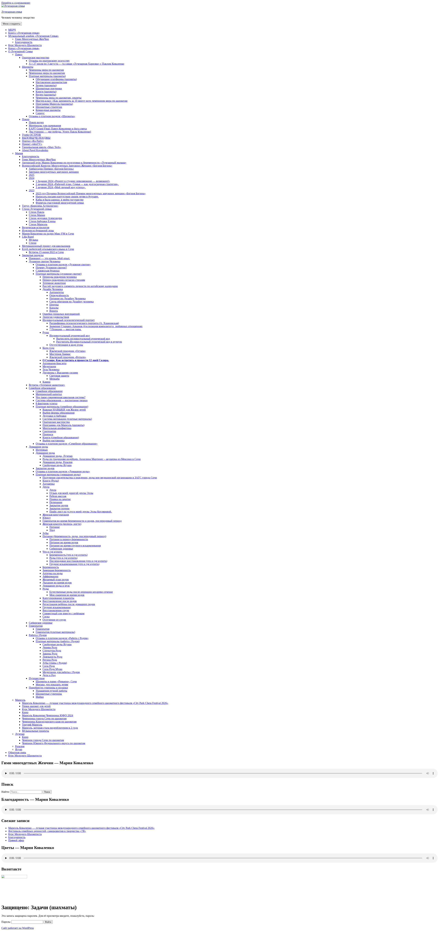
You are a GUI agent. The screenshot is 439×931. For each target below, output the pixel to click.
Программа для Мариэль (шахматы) (63, 425)
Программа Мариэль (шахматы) (54, 103)
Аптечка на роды (53, 573)
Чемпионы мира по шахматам (46, 69)
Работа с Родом (38, 635)
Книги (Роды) (51, 480)
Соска (46, 616)
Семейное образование (42, 388)
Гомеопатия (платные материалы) (55, 632)
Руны (46, 332)
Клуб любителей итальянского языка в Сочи (48, 249)
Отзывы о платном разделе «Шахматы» (52, 116)
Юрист (47, 517)
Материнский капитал (49, 394)
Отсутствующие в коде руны (66, 344)
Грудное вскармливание (57, 607)
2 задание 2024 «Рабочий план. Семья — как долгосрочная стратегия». (77, 184)
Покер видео (36, 122)
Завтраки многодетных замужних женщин (54, 171)
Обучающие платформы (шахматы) (56, 79)
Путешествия (36, 678)
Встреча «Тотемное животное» (47, 384)
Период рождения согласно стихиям (64, 279)
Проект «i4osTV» (32, 144)
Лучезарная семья (11, 11)
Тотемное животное (54, 283)
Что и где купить (52, 551)
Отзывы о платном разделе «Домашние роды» (63, 471)
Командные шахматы (48, 110)
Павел (18, 54)
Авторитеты (56, 292)
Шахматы (27, 66)
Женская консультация (56, 514)
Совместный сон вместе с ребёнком (63, 613)
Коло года (48, 347)
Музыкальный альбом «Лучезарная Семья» (33, 35)
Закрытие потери (59, 508)
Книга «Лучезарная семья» (24, 32)
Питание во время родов (63, 542)
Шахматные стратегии (49, 107)
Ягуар (18, 749)
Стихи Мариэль (38, 224)
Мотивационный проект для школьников (46, 246)
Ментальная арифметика (57, 428)
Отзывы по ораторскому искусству (49, 60)
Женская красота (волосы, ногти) (62, 523)
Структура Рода (52, 650)
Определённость (59, 295)
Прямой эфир (16, 840)
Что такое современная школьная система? (60, 397)
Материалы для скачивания (45, 125)
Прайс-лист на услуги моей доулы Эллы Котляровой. (80, 511)
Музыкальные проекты (35, 730)
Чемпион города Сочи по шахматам (43, 740)
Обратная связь (17, 752)
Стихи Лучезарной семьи (37, 208)
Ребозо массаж (57, 496)
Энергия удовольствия (56, 317)
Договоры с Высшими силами (60, 372)
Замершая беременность (57, 570)
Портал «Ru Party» (33, 140)
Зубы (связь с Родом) (55, 662)
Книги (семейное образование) (61, 437)
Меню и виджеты (11, 23)
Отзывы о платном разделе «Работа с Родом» (62, 638)
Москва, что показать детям (52, 684)
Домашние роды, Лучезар (58, 456)
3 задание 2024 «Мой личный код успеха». (61, 187)
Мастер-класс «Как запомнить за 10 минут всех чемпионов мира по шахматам (81, 100)
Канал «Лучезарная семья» (23, 48)
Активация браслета (54, 363)
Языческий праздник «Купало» (67, 357)
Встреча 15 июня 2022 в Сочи (46, 252)
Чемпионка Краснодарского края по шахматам (49, 721)
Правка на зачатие (60, 499)
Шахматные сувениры (49, 693)
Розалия (19, 746)
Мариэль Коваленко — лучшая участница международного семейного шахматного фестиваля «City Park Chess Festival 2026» (95, 703)
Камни (46, 381)
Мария (19, 153)
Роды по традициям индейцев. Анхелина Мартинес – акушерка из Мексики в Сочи (92, 459)
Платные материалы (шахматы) (47, 76)
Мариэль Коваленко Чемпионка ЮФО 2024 (47, 715)
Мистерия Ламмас (60, 354)
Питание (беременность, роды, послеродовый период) (74, 536)
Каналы (53, 307)
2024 (31, 178)
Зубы (46, 533)
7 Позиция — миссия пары (65, 329)
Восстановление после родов (60, 601)
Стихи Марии (37, 215)
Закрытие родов (45, 468)
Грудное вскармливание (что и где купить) (74, 564)
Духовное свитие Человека (44, 261)
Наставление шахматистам (51, 82)
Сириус (40, 113)
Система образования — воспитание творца (61, 400)
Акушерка (49, 483)
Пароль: (6, 921)
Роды (46, 588)
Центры (54, 304)
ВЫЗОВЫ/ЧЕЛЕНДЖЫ (36, 137)
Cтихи (32, 242)
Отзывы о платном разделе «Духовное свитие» (63, 264)
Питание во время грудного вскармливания (75, 545)
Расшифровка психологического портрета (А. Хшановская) (84, 323)
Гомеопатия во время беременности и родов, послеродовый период (82, 520)
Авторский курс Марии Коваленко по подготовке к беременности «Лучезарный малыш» (74, 162)
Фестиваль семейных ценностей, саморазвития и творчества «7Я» (47, 831)
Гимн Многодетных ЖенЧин (32, 39)
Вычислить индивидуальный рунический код (83, 338)
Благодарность (23, 42)
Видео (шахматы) (46, 94)
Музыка (33, 239)
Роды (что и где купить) (63, 557)
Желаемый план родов (56, 579)
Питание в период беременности (68, 539)
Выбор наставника (53, 440)
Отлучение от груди (54, 619)
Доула (46, 486)
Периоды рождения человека (60, 276)
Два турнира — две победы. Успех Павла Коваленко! (60, 131)
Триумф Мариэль (32, 724)
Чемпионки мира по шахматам (47, 73)
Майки (40, 696)
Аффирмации (50, 576)
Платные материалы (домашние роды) (58, 474)
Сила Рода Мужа (52, 669)
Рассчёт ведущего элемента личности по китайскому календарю (80, 286)
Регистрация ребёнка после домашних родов (69, 604)
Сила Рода (49, 666)
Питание (54, 527)
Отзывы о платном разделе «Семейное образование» (67, 443)
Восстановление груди (56, 610)
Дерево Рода (50, 647)
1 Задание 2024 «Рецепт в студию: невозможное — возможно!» (73, 181)
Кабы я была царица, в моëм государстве (60, 199)
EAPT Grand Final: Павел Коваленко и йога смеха (58, 128)
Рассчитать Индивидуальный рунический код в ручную (89, 341)
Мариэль (20, 700)
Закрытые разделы (33, 255)
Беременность (51, 567)
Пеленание (55, 502)
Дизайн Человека (53, 289)
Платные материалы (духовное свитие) (58, 273)
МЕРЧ (12, 29)
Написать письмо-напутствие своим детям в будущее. (67, 196)
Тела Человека (51, 369)
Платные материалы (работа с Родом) (58, 641)
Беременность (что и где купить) (68, 554)
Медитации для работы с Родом (61, 672)
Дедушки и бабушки (54, 415)
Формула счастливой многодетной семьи (60, 202)
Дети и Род (49, 675)
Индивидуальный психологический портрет (69, 320)
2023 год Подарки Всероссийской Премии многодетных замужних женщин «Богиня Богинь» (91, 193)
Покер (25, 119)
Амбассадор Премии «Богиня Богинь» (51, 168)
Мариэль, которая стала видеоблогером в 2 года (50, 727)
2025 (31, 174)
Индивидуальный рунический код (69, 335)
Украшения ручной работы (51, 690)
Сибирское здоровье (61, 548)
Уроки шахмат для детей (36, 706)
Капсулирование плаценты (58, 598)
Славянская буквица (48, 270)
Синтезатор (49, 431)
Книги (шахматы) (46, 91)
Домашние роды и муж (56, 585)
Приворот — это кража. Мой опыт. (49, 258)
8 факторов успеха (46, 403)
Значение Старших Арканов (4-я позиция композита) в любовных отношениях (96, 326)
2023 (31, 190)
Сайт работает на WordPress (17, 928)
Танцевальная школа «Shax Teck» (41, 147)
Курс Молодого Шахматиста (25, 45)
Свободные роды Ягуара (57, 465)
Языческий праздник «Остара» (67, 351)
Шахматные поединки (49, 88)
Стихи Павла (36, 212)
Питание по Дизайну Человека (67, 298)
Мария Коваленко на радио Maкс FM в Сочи (48, 233)
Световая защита (59, 375)
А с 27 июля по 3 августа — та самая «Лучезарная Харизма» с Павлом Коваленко (76, 63)
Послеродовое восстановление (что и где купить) (78, 561)
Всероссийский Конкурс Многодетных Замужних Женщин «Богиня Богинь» (67, 165)
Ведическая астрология (35, 227)
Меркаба (54, 378)
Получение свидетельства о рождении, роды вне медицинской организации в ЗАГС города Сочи (100, 477)
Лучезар (20, 733)
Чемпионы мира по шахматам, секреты (58, 97)
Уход (52, 530)
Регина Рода (50, 659)
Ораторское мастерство (35, 57)
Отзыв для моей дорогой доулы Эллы (71, 493)
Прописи (48, 434)
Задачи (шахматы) (46, 85)
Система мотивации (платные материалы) (67, 418)
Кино (25, 712)
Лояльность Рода (52, 656)
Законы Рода (50, 653)
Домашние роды (38, 446)
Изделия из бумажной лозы (38, 230)
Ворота (53, 310)
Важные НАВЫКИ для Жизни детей (64, 409)
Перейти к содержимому (15, 2)
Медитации (49, 366)
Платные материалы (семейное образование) (62, 406)
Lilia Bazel (28, 236)
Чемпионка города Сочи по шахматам (44, 718)
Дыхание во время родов (57, 582)
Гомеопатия (36, 625)
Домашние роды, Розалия (57, 462)
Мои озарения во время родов (66, 594)
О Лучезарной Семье (20, 51)
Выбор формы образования (58, 412)
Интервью (42, 449)
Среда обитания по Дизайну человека (71, 301)
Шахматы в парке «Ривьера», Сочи (56, 681)
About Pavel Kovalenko (35, 150)
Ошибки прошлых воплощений (61, 313)
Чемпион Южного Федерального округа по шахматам (53, 743)
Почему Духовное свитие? (51, 267)
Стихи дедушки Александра (45, 218)
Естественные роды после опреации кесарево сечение (81, 591)
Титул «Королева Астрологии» (40, 205)
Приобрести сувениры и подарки (48, 687)
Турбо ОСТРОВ (31, 134)
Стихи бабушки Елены (42, 221)
